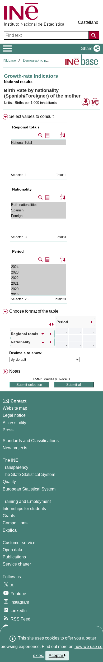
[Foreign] (38, 216)
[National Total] (38, 142)
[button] (89, 48)
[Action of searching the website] (93, 35)
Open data (12, 550)
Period (18, 251)
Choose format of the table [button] (33, 311)
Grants (9, 515)
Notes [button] (14, 371)
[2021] (38, 283)
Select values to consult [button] (31, 116)
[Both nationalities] (38, 204)
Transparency (15, 467)
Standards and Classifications (31, 440)
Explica (10, 530)
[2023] (38, 272)
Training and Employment (27, 501)
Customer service (19, 542)
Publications (14, 557)
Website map (15, 408)
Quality (9, 481)
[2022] (38, 278)
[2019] (38, 294)
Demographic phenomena (42, 60)
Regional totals (26, 127)
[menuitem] (51, 210)
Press (8, 430)
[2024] (38, 267)
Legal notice (14, 415)
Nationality (22, 189)
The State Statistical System (29, 474)
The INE (10, 460)
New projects (15, 448)
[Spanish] (38, 210)
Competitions (15, 523)
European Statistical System (29, 489)
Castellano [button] (88, 22)
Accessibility (14, 422)
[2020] (38, 289)
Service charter (17, 564)
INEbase (9, 60)
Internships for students (24, 508)
